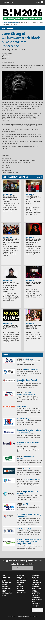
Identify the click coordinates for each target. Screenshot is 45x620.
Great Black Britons (22, 579)
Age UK (25, 504)
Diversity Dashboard (5, 585)
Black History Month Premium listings (36, 588)
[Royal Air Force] (9, 360)
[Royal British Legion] (9, 422)
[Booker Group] (9, 406)
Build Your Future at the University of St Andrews (29, 516)
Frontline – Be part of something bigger (28, 443)
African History (21, 581)
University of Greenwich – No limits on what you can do (29, 431)
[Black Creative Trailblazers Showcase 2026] (11, 229)
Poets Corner (20, 590)
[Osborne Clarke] (9, 471)
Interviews (5, 579)
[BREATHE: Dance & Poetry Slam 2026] (34, 315)
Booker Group (21, 406)
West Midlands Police (30, 369)
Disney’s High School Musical (33, 202)
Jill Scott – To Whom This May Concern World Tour (33, 243)
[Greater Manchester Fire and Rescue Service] (9, 380)
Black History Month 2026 (36, 576)
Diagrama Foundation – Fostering (28, 493)
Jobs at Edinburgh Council (7, 595)
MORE (38, 177)
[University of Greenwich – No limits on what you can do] (9, 431)
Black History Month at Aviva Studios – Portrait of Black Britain (10, 288)
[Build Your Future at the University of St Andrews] (9, 516)
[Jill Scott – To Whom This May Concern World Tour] (34, 229)
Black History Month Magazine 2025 (37, 599)
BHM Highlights (6, 583)
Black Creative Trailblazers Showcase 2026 (11, 243)
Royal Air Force (28, 359)
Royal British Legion (24, 419)
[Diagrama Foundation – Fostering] (9, 493)
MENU (38, 3)
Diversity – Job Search (6, 589)
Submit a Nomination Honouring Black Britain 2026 (37, 581)
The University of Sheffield (32, 479)
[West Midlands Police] (9, 371)
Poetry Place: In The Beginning (33, 285)
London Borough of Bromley (26, 457)
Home (3, 22)
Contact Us (35, 607)
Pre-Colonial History (20, 583)
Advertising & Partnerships (36, 604)
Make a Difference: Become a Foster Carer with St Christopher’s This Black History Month (29, 541)
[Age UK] (9, 507)
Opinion (4, 581)
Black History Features (20, 576)
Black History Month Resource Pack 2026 (36, 594)
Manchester (15, 22)
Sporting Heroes (21, 592)
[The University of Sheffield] (9, 480)
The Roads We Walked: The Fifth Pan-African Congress (10, 199)
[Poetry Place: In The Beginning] (34, 272)
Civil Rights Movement (20, 587)
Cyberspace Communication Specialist (26, 393)
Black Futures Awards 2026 (11, 328)
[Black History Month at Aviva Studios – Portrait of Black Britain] (11, 272)
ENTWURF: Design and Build (29, 616)
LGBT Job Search (7, 592)
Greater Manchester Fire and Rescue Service (27, 381)
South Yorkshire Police (24, 529)
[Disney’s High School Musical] (34, 186)
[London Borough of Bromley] (9, 458)
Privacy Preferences (37, 610)
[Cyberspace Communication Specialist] (9, 393)
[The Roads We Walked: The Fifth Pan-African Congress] (11, 186)
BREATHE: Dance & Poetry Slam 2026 (32, 328)
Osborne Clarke (28, 469)
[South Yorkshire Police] (9, 531)
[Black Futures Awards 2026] (11, 315)
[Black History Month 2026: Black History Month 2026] (22, 14)
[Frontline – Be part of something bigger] (9, 443)
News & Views (6, 577)
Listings (8, 22)
